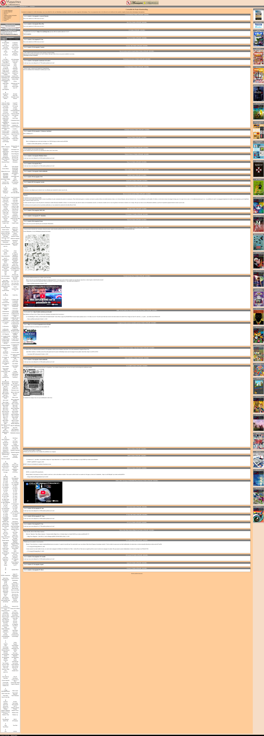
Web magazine (15, 704)
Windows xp (15, 714)
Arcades (5, 84)
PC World (5, 516)
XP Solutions (15, 720)
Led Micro (15, 350)
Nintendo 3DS (15, 448)
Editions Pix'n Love (5, 171)
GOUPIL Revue (5, 221)
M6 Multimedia (5, 381)
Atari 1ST (15, 87)
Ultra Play (5, 678)
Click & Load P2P (15, 113)
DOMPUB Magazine (5, 154)
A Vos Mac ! (5, 59)
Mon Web (15, 427)
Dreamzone (15, 162)
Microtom (5, 422)
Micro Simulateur (15, 414)
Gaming (5, 207)
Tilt (5, 661)
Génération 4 (15, 215)
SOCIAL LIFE (5, 615)
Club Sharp (5, 116)
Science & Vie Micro (15, 608)
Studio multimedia (5, 628)
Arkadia (5, 86)
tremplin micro (15, 670)
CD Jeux (15, 107)
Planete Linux (6, 529)
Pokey (15, 550)
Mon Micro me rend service (5, 425)
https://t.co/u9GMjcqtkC (107, 474)
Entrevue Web (5, 182)
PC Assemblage (15, 482)
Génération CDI (5, 217)
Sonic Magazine (5, 619)
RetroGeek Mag (15, 592)
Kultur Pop (15, 295)
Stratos (15, 627)
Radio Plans (5, 578)
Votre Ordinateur (15, 695)
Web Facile (5, 704)
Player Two (5, 538)
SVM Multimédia (5, 636)
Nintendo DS (5, 450)
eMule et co (15, 180)
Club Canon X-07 (5, 115)
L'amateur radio (15, 299)
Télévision (5, 651)
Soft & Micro (15, 615)
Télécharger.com (15, 648)
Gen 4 (5, 215)
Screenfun (5, 612)
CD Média (15, 109)
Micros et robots (15, 420)
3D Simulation (15, 51)
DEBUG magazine (5, 146)
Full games (5, 192)
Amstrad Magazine (15, 77)
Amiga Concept (5, 70)
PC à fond (5, 481)
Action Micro (5, 62)
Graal (15, 221)
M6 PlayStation (15, 381)
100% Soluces (15, 45)
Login (5, 374)
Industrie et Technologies (15, 256)
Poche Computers (15, 546)
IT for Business (5, 270)
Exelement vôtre (5, 183)
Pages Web (5, 478)
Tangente (6, 644)
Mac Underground (15, 385)
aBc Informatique (15, 59)
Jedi (5, 274)
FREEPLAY (5, 191)
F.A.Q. (5, 14)
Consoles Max (15, 131)
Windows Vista (5, 714)
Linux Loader (15, 361)
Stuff (15, 628)
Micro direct (15, 402)
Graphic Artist (5, 223)
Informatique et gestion (5, 260)
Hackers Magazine (6, 231)
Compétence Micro (5, 125)
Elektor (15, 179)
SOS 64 (15, 619)
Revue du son (15, 594)
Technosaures (6, 648)
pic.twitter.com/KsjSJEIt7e (119, 474)
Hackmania (15, 234)
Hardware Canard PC (5, 238)
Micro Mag (15, 406)
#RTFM (15, 600)
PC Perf (5, 505)
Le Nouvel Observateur (5, 352)
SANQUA (5, 606)
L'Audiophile (15, 301)
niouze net (5, 456)
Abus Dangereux (5, 60)
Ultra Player (15, 678)
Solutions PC (5, 618)
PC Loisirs (15, 497)
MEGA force (5, 392)
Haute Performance (5, 240)
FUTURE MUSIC (15, 192)
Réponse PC (5, 585)
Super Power (5, 631)
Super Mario (15, 630)
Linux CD (15, 360)
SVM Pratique (15, 636)
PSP (5, 563)
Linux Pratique (5, 366)
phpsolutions (15, 521)
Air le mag (5, 67)
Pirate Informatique (15, 526)
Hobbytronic (5, 242)
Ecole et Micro (5, 168)
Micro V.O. (5, 417)
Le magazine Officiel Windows (5, 348)
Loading (15, 371)
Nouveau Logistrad (5, 458)
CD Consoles (5, 107)
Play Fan (5, 532)
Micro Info (5, 406)
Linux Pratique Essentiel (15, 366)
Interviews (6, 13)
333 (5, 50)
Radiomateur (15, 580)
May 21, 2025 (66, 536)
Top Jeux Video (5, 664)
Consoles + (15, 128)
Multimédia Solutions (15, 433)
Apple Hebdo (6, 83)
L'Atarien (6, 301)
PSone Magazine (15, 562)
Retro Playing (15, 588)
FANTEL (5, 188)
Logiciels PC (15, 372)
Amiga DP (15, 70)
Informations (3, 6)
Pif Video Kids (5, 524)
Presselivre (15, 557)
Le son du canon (15, 352)
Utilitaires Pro (6, 685)
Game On (5, 206)
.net (15, 439)
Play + (5, 530)
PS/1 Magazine (15, 559)
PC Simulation (5, 510)
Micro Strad (5, 416)
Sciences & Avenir (6, 610)
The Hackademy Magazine (15, 655)
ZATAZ (15, 731)
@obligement (32, 141)
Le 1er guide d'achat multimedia (5, 337)
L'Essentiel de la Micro (5, 305)
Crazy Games (6, 137)
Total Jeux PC (15, 667)
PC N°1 (15, 502)
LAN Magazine (5, 334)
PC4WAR (15, 516)
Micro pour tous (5, 411)
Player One (15, 535)
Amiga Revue (15, 73)
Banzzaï (5, 95)
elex (5, 180)
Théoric (15, 660)
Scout (15, 610)
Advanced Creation (5, 65)
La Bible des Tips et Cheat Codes (15, 318)
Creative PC (5, 140)
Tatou (5, 645)
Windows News (15, 710)
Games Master (5, 204)
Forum (5, 20)
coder (15, 116)
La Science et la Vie (5, 332)
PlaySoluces (15, 545)
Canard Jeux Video (5, 104)
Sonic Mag (15, 618)
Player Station (15, 536)
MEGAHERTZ (5, 393)
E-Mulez (5, 166)
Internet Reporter (15, 267)
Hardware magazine (15, 238)
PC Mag (15, 499)
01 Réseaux (15, 44)
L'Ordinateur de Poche (15, 316)
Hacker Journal (5, 229)
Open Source (5, 467)
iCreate (15, 252)
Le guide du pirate (5, 339)
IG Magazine (15, 254)
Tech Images (5, 647)
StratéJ (5, 627)
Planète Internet (5, 540)
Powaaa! (15, 554)
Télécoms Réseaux (5, 650)
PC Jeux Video (5, 496)
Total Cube (5, 667)
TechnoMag (15, 647)
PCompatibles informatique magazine (6, 519)
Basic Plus (15, 95)
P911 (15, 476)
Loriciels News (5, 377)
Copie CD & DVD (15, 134)
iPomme (5, 268)
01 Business (15, 42)
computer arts (15, 125)
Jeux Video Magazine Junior (5, 281)
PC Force (15, 490)
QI (5, 569)
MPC (5, 429)
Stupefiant (5, 630)
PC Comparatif (15, 484)
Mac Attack (15, 383)
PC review (15, 508)
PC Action (5, 482)
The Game (15, 653)
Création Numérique (5, 138)
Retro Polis (5, 590)
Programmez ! (5, 559)
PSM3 (5, 562)
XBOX (15, 719)
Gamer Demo (15, 212)
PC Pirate (15, 505)
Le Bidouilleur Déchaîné (15, 337)
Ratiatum (15, 582)
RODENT (15, 598)
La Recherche (6, 326)
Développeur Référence (5, 149)
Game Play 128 (5, 210)
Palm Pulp (5, 479)
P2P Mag (6, 476)
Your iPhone (5, 726)
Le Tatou (5, 355)
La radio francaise (15, 323)
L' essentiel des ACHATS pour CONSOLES (15, 305)
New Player (5, 447)
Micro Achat (15, 397)
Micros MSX (5, 420)
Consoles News (15, 132)
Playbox (15, 533)
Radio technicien (15, 578)
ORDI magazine (5, 470)
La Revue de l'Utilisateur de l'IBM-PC (15, 326)
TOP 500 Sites (15, 661)
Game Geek (5, 200)
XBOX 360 (5, 720)
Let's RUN (5, 360)
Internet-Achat (15, 265)
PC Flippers (15, 488)
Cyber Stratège (5, 141)
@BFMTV (50, 281)
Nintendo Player (5, 454)
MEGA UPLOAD (15, 392)
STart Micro (15, 625)
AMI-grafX (15, 68)
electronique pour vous (15, 177)
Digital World (6, 151)
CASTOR (15, 104)
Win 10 (15, 706)
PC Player (5, 507)
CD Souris (5, 112)
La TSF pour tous (15, 332)
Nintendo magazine (15, 452)
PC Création (5, 485)
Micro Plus (15, 409)
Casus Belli (5, 106)
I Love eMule (6, 251)
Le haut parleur (15, 340)
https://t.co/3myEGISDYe (70, 534)
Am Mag (15, 67)
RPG (5, 595)
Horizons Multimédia (5, 244)
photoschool (5, 523)
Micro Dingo (5, 402)
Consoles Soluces (5, 134)
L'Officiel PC (5, 315)
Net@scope (5, 444)
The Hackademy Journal (5, 655)
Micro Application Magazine (15, 400)
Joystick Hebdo (5, 290)
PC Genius (15, 493)
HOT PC (6, 246)
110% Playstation (15, 47)
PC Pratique (15, 507)
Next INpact (5, 448)
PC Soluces (5, 511)
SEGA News (15, 612)
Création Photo (15, 138)
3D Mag (5, 51)
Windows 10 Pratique (5, 708)
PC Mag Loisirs (5, 499)
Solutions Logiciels (15, 616)
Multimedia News (15, 430)
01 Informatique (5, 42)
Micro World (15, 417)
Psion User (5, 560)
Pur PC (15, 565)
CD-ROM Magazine (15, 110)
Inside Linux (5, 264)
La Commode (6, 322)
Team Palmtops (15, 645)
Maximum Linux (15, 390)
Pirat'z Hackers (5, 526)
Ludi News (15, 377)
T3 (5, 642)
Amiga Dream (5, 71)
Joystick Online (15, 289)
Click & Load (6, 113)
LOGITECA (15, 375)
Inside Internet (15, 262)
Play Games (5, 533)
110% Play (5, 47)
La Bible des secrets (5, 320)
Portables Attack (15, 553)
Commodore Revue (15, 120)
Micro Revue (5, 414)
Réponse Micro (15, 584)
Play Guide (15, 532)
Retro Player (5, 588)
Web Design (15, 703)
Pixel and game (15, 527)
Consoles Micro (5, 132)
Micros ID (15, 419)
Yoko (5, 725)
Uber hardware (5, 676)
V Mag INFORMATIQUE (5, 691)
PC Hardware (6, 494)
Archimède (15, 84)
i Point (15, 251)
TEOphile (5, 653)
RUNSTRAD (15, 601)
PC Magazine (6, 500)
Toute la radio (6, 666)
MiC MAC (15, 393)
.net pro (5, 441)
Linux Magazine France (5, 363)
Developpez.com (15, 149)
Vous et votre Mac (5, 697)
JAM (15, 271)
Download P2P (15, 156)
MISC (5, 423)
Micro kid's (15, 405)
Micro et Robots (15, 403)
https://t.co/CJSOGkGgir (49, 141)
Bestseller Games (15, 97)
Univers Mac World (15, 682)
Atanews (5, 87)
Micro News (5, 408)
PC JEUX (15, 494)
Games (5, 203)
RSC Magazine (5, 598)
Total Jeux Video (5, 669)
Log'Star (5, 372)
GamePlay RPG (15, 207)
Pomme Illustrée (5, 553)
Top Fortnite (15, 663)
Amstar (15, 74)
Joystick (5, 289)
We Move (5, 701)
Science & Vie (15, 606)
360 (15, 50)
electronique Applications (5, 174)
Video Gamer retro (6, 693)
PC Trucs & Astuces (15, 513)
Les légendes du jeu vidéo (15, 358)
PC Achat (15, 481)
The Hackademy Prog (15, 658)
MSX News (5, 430)
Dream (5, 160)
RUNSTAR (5, 601)
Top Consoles (6, 663)
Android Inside (15, 79)
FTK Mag (15, 191)
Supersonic (15, 631)
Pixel (5, 527)
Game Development (15, 197)
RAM (5, 582)
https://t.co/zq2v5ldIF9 (81, 459)
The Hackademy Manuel (5, 658)
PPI (5, 556)
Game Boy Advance (5, 197)
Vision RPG (5, 695)
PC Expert (5, 488)
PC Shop (15, 510)
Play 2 (15, 530)
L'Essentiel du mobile (5, 309)
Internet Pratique (5, 267)
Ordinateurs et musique (15, 470)
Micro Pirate (5, 409)
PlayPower (5, 545)
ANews (15, 81)
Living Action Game (5, 371)
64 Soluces (5, 54)
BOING (5, 98)
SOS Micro (5, 622)
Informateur (15, 258)
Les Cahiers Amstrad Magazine (15, 355)
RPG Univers (15, 597)
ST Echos (5, 624)
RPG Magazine (15, 595)
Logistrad (6, 375)
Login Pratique (15, 374)
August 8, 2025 (40, 461)
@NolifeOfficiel (68, 316)
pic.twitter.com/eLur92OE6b (61, 141)
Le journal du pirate (15, 342)
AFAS (15, 65)
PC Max (15, 500)
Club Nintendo (15, 115)
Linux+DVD (5, 361)
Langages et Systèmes (15, 334)
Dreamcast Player (5, 162)
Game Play (5, 209)
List (15, 369)
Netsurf (5, 445)
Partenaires (32, 6)
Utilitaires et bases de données (10, 15)
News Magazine (15, 445)
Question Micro (15, 569)
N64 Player (15, 438)
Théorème (5, 660)
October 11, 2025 (43, 319)
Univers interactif (5, 680)
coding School (5, 118)
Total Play (15, 669)
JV (15, 290)
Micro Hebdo (5, 405)
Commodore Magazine (5, 120)
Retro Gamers (6, 587)
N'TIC (5, 438)
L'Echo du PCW (5, 302)
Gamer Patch (5, 213)
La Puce (5, 323)
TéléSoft (15, 650)
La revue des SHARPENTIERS (15, 330)
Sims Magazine (15, 613)
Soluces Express (5, 616)
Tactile (15, 642)
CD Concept (15, 106)
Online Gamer (15, 464)
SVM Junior (15, 633)
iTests (5, 271)
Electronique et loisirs (15, 174)
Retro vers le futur (15, 590)
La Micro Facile (15, 322)
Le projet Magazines (8, 10)
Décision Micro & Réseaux (15, 147)
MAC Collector (5, 385)
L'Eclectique (15, 302)
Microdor (6, 419)
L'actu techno (5, 299)
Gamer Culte (5, 212)
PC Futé (15, 491)
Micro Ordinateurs (15, 408)
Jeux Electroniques (5, 276)
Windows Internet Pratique (15, 708)
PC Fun (5, 491)
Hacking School (5, 234)
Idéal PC (5, 254)
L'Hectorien (15, 308)
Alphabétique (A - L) (13, 6)
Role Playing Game (5, 600)
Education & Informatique (15, 171)
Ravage (5, 584)
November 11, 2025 (47, 143)
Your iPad (15, 725)
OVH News (15, 472)
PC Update (5, 514)
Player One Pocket (6, 536)
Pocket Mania (15, 548)
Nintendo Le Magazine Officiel (5, 452)
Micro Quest (15, 412)
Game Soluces (5, 201)
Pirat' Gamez (15, 524)
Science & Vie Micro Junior (5, 608)
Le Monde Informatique (15, 348)
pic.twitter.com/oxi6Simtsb (92, 459)
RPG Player (5, 597)
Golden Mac (15, 220)
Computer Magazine (15, 126)
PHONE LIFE (5, 521)
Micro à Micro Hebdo (5, 397)
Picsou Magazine (15, 523)
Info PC (5, 258)
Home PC (15, 242)
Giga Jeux (5, 218)
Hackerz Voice (15, 231)
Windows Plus (15, 712)
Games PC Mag (15, 206)
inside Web (15, 264)
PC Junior (15, 496)
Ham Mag (5, 236)
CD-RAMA (5, 110)
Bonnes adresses (7, 18)
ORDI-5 (15, 467)
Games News (15, 204)
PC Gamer (5, 493)
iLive (5, 262)
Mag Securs (5, 388)
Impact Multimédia (5, 256)
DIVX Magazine (15, 151)
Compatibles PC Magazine (5, 123)
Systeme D (5, 638)
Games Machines (15, 203)
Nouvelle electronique (15, 456)
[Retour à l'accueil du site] (10, 5)
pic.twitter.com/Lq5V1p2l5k (155, 544)
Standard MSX (5, 625)
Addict (15, 64)
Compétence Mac (15, 123)
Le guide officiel (15, 339)
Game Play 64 (15, 209)
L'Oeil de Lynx (5, 313)
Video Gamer (15, 690)
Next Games (15, 447)
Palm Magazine (15, 478)
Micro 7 (15, 395)
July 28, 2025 (45, 476)
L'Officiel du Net (15, 313)
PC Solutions (15, 511)
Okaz (15, 463)
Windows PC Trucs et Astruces (5, 712)
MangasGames (15, 388)
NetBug (15, 444)
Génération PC (15, 217)
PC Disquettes (5, 487)
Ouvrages (5, 472)
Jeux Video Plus (15, 283)
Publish (5, 565)
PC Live (5, 497)
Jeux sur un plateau (5, 278)
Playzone (6, 546)
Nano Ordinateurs (5, 439)
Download (5, 156)
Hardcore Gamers (15, 236)
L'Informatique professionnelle (15, 311)
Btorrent (15, 98)
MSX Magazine (15, 429)
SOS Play (15, 622)
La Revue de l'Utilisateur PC (5, 330)
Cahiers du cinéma (6, 103)
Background (5, 94)
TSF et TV (5, 672)
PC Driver (15, 487)
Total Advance (15, 666)
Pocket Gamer (5, 548)
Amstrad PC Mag (5, 79)
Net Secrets (15, 442)
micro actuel (5, 400)
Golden (5, 220)
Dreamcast (15, 160)
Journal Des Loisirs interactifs (5, 287)
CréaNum (15, 137)
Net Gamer (15, 441)
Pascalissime (15, 479)
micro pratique (5, 412)
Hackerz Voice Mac (5, 233)
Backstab (15, 94)
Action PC (15, 62)
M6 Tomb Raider (5, 383)
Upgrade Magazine (15, 684)
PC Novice (5, 504)
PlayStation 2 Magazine (15, 540)
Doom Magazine (15, 153)
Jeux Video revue (5, 284)
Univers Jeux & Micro (15, 680)
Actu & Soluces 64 (5, 64)
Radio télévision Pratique (5, 580)
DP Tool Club (15, 157)
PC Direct (15, 485)
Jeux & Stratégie (15, 276)
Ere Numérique (15, 182)
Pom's (15, 551)
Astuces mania (15, 86)
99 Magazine (15, 54)
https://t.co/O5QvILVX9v (142, 548)
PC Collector (5, 484)
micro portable (15, 411)
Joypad (15, 286)
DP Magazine (6, 157)
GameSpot (15, 213)
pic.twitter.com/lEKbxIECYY (82, 534)
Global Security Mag (15, 218)
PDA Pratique (15, 519)
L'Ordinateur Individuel (5, 318)
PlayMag (15, 538)
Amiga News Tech (5, 73)
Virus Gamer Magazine (15, 693)
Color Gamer (15, 118)
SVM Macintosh (15, 634)
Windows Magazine (5, 710)
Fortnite (5, 189)
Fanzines (15, 188)
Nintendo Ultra (15, 454)
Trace (5, 670)
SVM (5, 633)
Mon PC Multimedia (15, 425)
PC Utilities (15, 514)
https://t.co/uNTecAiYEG (92, 351)
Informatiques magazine (15, 260)
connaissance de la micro (6, 129)
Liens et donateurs (8, 16)
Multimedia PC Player (5, 433)
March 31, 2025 (41, 546)
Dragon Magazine (5, 159)
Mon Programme (5, 427)
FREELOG (15, 189)
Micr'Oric (5, 395)
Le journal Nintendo (5, 345)
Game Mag (15, 200)
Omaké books (6, 464)
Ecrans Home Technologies (15, 168)
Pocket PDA (5, 550)
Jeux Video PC (5, 283)
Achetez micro (15, 60)
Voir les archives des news (137, 573)
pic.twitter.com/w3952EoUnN (153, 316)
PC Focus (5, 490)
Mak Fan (15, 386)
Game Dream (5, 198)
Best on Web (5, 97)
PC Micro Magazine (5, 502)
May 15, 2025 (41, 551)
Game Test (15, 201)
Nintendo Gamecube (15, 450)
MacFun (5, 386)
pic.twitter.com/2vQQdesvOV (73, 281)
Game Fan (15, 198)
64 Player (15, 53)
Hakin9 (15, 233)
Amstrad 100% (15, 76)
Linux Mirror (15, 363)
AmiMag (5, 74)
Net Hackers (5, 442)
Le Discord (6, 19)
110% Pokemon (5, 48)
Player (5, 535)
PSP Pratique (15, 563)
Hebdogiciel (15, 240)
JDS (15, 273)
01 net (5, 44)
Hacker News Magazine (15, 229)
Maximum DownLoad (5, 390)
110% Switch (15, 48)
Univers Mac (5, 682)
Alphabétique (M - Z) (23, 6)
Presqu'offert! (15, 556)
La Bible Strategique (15, 320)
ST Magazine (15, 624)
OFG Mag (5, 463)
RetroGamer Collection (5, 592)
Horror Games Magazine (15, 244)
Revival (5, 594)
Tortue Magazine (15, 664)
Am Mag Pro (5, 68)
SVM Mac (5, 634)
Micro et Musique (5, 403)
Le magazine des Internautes (15, 345)
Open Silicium (15, 466)
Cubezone (15, 140)
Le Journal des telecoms (5, 342)
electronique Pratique (5, 179)
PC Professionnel (5, 508)
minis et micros (15, 422)
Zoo (5, 731)
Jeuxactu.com (15, 274)
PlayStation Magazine (5, 543)
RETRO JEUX (15, 587)
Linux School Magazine (6, 369)
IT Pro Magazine (15, 270)
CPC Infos (15, 135)
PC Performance (15, 504)
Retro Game (15, 585)
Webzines (5, 703)
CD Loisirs (5, 109)
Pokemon (6, 551)
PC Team (6, 513)
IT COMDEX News (15, 268)
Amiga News (15, 71)
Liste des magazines (8, 11)
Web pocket (5, 706)
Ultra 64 (15, 676)
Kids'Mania (5, 295)
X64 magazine (5, 719)
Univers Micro (5, 684)
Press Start (5, 557)
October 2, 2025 (44, 354)
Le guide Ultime (5, 340)
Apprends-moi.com (15, 83)
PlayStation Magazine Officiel (15, 543)
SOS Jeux (15, 621)
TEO (15, 651)
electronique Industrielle (5, 177)
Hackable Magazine (5, 227)
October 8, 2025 (43, 283)
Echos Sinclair (15, 166)
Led (5, 350)
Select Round (5, 613)
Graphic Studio (15, 223)
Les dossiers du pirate (5, 358)
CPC (5, 135)
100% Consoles (5, 45)
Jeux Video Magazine (15, 278)
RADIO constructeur (5, 575)
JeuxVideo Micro (15, 284)
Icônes (5, 252)
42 (5, 53)
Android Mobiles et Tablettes (5, 81)
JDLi (5, 273)
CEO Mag (15, 112)
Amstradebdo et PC (5, 77)
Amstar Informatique (5, 76)
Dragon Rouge (15, 159)
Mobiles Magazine (15, 423)
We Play (15, 701)
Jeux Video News (15, 281)
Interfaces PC (5, 265)
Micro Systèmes (15, 416)
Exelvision (15, 183)
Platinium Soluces (15, 529)
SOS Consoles (5, 621)
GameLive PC (15, 210)
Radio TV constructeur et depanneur (15, 575)
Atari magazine (5, 89)
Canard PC (15, 103)
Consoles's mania (5, 131)
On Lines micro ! (5, 466)
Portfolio (5, 554)
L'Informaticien (5, 311)
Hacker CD (15, 227)
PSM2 (15, 560)
